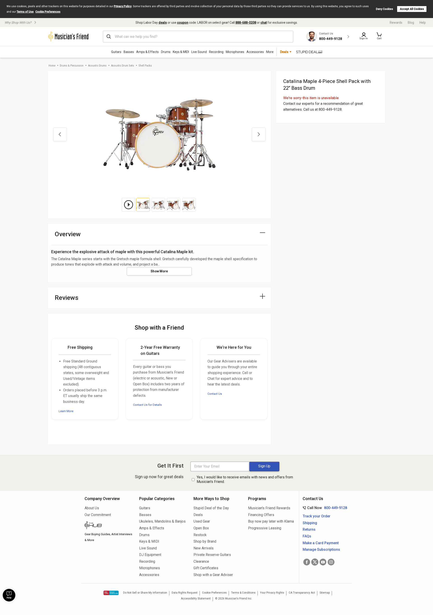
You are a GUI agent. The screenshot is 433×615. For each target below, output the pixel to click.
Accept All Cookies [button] (412, 9)
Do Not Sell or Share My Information (145, 592)
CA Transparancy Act (302, 592)
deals (163, 22)
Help (422, 22)
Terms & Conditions (243, 592)
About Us (92, 508)
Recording (216, 52)
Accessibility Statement (196, 598)
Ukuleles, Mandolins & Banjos (162, 521)
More (270, 52)
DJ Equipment (150, 555)
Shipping (310, 523)
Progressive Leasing (264, 528)
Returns (309, 529)
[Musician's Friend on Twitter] (315, 562)
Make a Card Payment (321, 543)
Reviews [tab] (66, 297)
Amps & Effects (147, 52)
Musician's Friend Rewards (269, 508)
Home (51, 65)
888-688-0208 (245, 22)
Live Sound (199, 52)
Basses (129, 52)
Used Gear (201, 521)
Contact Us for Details (147, 404)
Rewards (396, 22)
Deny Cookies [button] (384, 9)
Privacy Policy (122, 6)
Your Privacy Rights (272, 592)
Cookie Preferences (47, 11)
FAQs (307, 536)
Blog (411, 22)
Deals (198, 515)
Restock (200, 535)
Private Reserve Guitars (212, 555)
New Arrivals (203, 548)
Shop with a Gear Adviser (213, 575)
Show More (159, 271)
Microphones (235, 52)
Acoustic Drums (97, 65)
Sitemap (325, 592)
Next (258, 134)
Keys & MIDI (181, 52)
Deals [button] (284, 52)
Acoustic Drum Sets (122, 65)
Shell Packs (145, 65)
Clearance (201, 561)
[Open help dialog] (9, 595)
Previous (60, 134)
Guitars (116, 52)
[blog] (108, 525)
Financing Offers (261, 515)
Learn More (66, 411)
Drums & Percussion (71, 65)
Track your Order (316, 516)
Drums (165, 52)
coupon (182, 22)
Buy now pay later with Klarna (271, 521)
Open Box (201, 528)
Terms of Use (25, 11)
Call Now (324, 508)
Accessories (255, 52)
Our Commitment (98, 515)
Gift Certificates (205, 568)
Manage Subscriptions (321, 549)
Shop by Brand (204, 541)
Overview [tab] (68, 234)
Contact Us (214, 393)
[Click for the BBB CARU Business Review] (111, 593)
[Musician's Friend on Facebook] (307, 562)
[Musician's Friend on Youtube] (323, 562)
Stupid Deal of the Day (211, 508)
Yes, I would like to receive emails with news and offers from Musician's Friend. (245, 479)
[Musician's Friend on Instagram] (331, 562)
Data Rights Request (185, 592)
